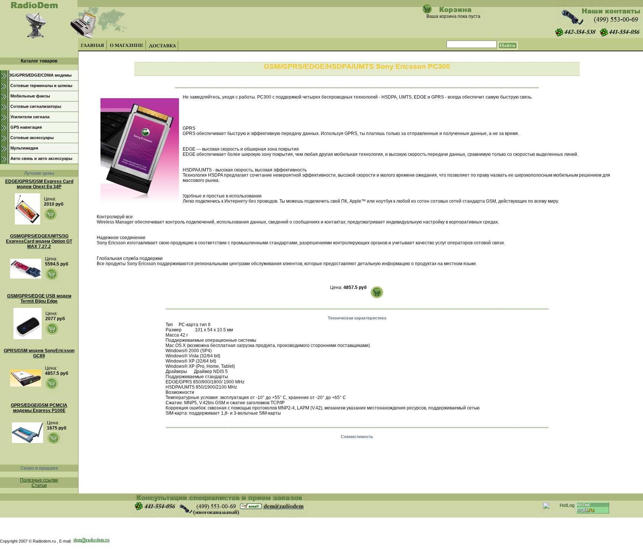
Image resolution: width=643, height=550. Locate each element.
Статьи (39, 485)
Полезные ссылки (39, 480)
